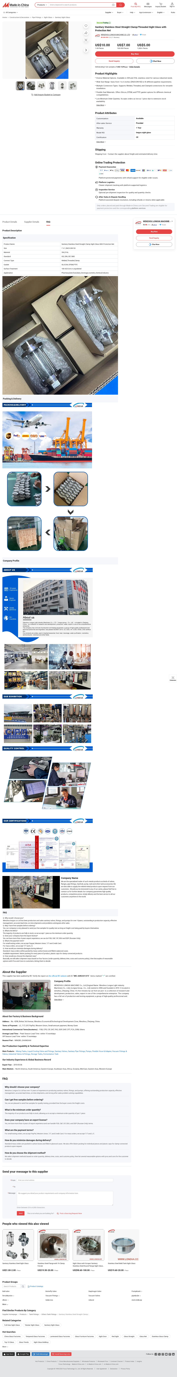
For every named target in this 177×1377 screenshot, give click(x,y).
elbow (4, 1300)
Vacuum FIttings (52, 1295)
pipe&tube (135, 1295)
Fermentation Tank (50, 1054)
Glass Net (143, 1336)
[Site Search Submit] (120, 4)
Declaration (114, 1369)
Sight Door (103, 1336)
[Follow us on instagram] (163, 1354)
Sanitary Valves (61, 1051)
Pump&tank (136, 1291)
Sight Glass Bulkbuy (41, 1342)
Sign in (172, 6)
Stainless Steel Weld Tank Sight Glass (121, 1263)
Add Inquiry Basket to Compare (47, 94)
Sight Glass (48, 17)
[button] (113, 5)
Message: (12, 1193)
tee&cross (49, 1300)
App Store (8, 1354)
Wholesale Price (103, 1361)
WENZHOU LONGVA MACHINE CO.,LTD (115, 34)
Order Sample (134, 67)
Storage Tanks (37, 1054)
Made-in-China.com (78, 1364)
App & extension (145, 12)
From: (13, 1180)
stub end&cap (137, 1300)
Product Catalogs (36, 1286)
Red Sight (115, 1336)
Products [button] (41, 5)
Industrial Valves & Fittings (19, 1054)
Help (131, 12)
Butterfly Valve (51, 1291)
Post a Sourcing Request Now (69, 1213)
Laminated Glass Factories (60, 1336)
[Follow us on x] (159, 1354)
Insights (139, 1361)
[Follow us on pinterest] (170, 1354)
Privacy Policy (125, 1369)
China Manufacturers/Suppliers (69, 1361)
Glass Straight (129, 1336)
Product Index (129, 1361)
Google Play (23, 1354)
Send (21, 1213)
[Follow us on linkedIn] (173, 1354)
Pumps (88, 1051)
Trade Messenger (40, 1354)
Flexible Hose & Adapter (101, 1051)
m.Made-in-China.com (94, 1364)
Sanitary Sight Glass (62, 17)
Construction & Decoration (19, 17)
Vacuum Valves (94, 1295)
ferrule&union (7, 1295)
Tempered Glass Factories (35, 1336)
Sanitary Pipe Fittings (76, 1051)
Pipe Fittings (36, 17)
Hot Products (39, 1361)
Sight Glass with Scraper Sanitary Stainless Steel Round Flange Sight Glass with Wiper (88, 1266)
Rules (173, 12)
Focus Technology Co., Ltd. (72, 1369)
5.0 (146, 225)
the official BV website (58, 976)
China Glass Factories (12, 1336)
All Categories (11, 12)
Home (4, 17)
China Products (51, 1361)
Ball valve (5, 1291)
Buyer (119, 12)
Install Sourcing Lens (62, 1354)
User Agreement (101, 1369)
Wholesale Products (88, 1361)
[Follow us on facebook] (156, 1354)
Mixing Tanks (21, 1051)
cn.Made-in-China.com (111, 1364)
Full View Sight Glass (12, 1325)
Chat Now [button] (157, 61)
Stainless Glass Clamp (160, 1336)
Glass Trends (24, 1342)
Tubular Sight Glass (32, 1325)
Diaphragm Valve (94, 1291)
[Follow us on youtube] (166, 1354)
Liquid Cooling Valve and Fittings (40, 1051)
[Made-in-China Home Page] (15, 4)
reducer (91, 1300)
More (4, 1346)
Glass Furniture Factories (84, 1336)
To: (14, 1187)
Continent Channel (116, 1361)
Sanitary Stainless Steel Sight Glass (15, 1263)
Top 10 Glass (9, 1342)
